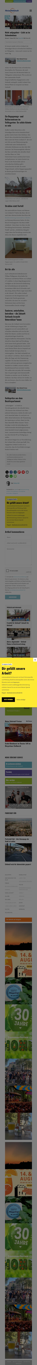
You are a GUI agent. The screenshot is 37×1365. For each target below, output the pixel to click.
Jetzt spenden (8, 699)
